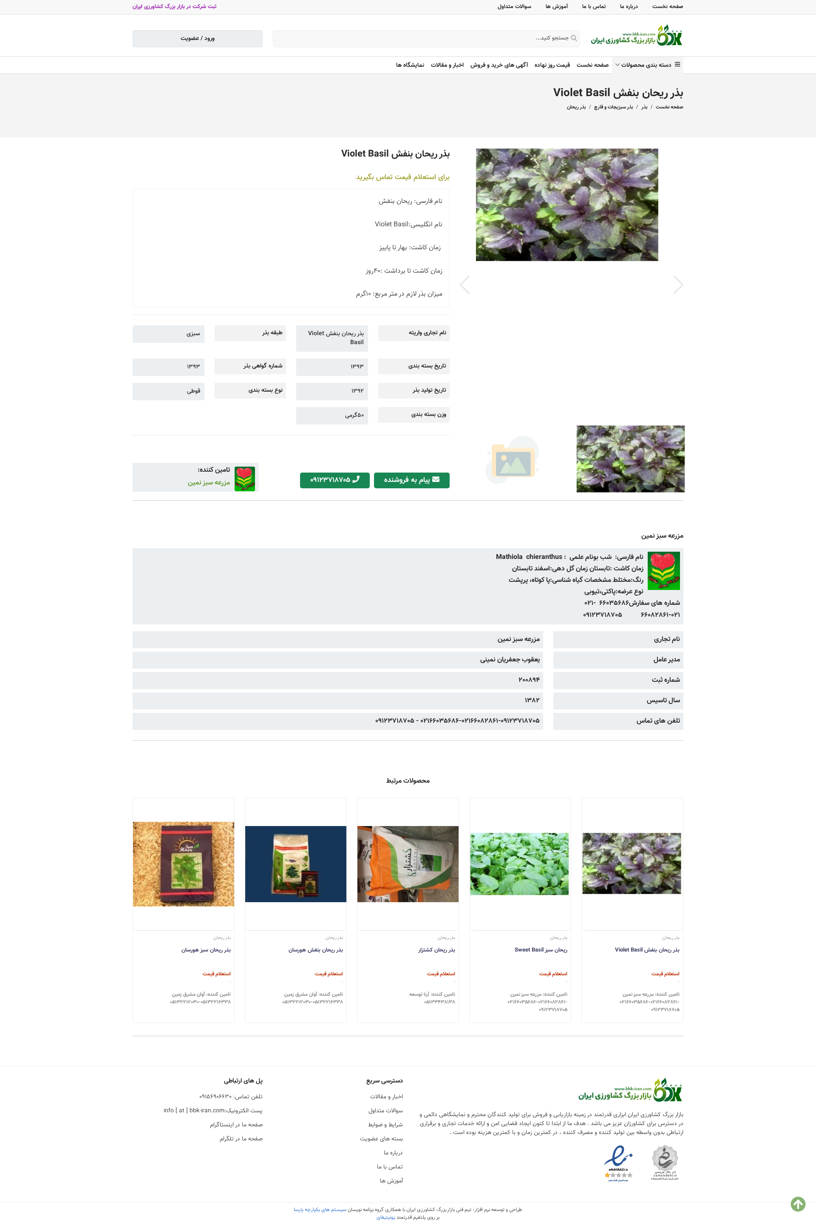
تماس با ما (594, 7)
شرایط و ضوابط (385, 1125)
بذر (644, 107)
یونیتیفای (386, 1217)
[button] (678, 285)
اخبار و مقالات (447, 65)
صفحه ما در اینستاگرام (236, 1125)
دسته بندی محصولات (648, 65)
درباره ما (629, 7)
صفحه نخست (667, 7)
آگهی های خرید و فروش (499, 65)
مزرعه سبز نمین (209, 483)
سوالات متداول (514, 7)
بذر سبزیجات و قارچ (613, 107)
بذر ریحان (576, 107)
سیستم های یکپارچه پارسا (320, 1210)
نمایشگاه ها (410, 65)
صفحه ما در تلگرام (241, 1139)
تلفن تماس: (231, 1097)
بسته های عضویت (381, 1139)
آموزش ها (557, 7)
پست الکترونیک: (213, 1111)
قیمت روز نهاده (552, 65)
